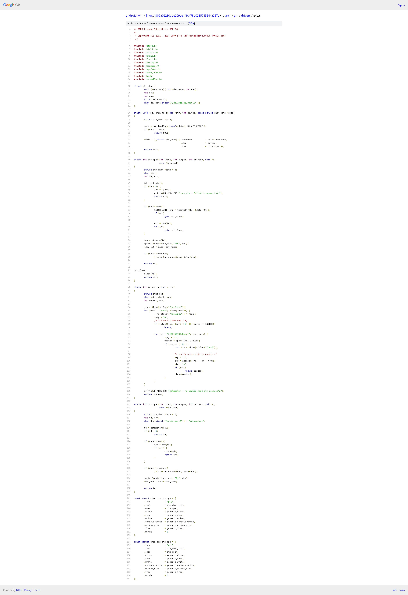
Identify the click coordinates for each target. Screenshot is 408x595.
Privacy (28, 589)
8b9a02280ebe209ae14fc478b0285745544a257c (187, 15)
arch (228, 15)
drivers (246, 15)
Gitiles (19, 589)
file (191, 23)
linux (149, 15)
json (402, 589)
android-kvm (134, 15)
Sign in (401, 5)
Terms (36, 589)
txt (395, 589)
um (236, 15)
